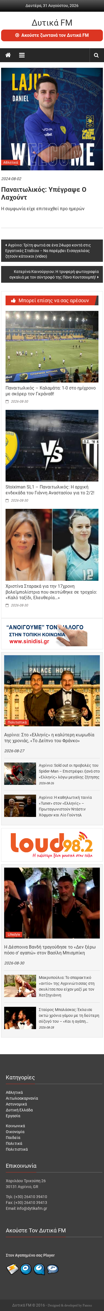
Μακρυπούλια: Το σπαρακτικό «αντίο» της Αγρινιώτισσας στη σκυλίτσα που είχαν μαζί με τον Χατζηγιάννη (67, 986)
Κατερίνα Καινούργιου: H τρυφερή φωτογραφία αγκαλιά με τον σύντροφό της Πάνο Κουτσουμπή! (54, 274)
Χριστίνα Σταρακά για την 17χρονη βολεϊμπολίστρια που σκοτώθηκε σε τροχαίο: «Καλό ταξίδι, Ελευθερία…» (51, 592)
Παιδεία (13, 1137)
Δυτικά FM (52, 23)
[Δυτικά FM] (8, 55)
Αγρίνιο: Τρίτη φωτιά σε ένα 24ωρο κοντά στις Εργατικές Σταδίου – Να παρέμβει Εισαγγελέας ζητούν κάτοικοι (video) (48, 250)
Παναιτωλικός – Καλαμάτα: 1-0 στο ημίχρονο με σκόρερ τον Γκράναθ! (51, 390)
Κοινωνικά (15, 1126)
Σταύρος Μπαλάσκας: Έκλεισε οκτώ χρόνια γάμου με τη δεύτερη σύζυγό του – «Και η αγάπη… (69, 1015)
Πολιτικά (14, 1143)
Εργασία (13, 1116)
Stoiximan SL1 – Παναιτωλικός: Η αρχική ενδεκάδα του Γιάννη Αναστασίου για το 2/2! (50, 489)
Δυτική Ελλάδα (19, 1110)
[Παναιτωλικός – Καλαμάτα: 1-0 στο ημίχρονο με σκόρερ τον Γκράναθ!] (52, 346)
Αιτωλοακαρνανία (22, 1098)
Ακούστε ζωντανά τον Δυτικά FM (55, 35)
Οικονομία (15, 1131)
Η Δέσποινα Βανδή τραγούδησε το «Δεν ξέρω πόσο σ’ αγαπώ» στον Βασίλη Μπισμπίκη (50, 950)
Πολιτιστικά (17, 722)
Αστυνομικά (16, 1104)
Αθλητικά (10, 163)
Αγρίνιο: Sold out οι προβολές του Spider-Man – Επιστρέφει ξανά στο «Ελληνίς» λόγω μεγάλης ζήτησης (69, 771)
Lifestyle (14, 935)
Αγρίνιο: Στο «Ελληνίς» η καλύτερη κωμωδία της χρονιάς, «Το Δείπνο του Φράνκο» (49, 737)
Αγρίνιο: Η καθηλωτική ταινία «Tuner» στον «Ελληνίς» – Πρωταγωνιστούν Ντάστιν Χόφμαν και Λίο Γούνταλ (65, 806)
